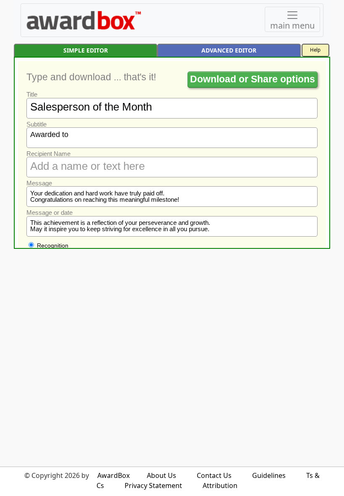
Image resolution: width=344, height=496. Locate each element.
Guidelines (269, 475)
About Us (161, 475)
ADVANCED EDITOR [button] (228, 50)
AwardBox (113, 475)
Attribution (220, 485)
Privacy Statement (153, 485)
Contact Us (214, 475)
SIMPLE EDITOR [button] (85, 50)
